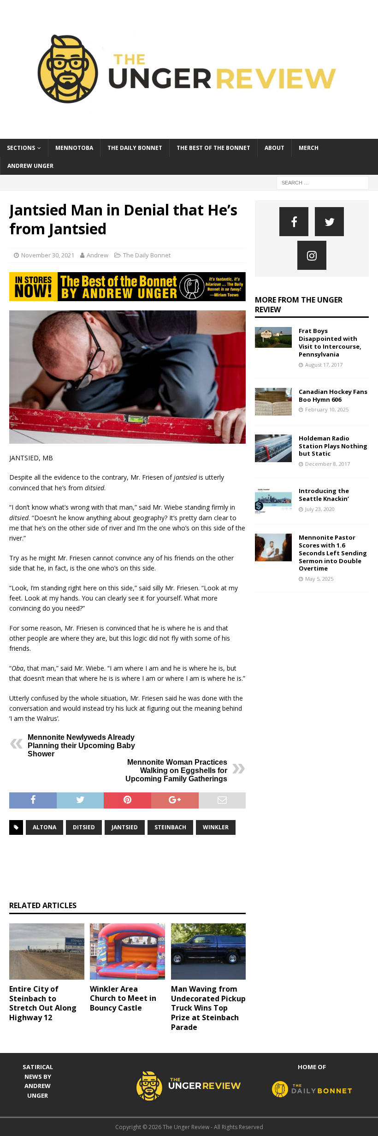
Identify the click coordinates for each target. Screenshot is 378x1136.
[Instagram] (311, 255)
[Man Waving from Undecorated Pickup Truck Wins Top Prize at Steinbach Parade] (208, 951)
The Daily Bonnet (134, 148)
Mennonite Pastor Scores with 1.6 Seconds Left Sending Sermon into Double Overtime (333, 553)
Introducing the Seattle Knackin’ (324, 495)
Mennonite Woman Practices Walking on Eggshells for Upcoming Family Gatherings (176, 770)
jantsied (125, 827)
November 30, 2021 (47, 255)
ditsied (84, 827)
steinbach (170, 827)
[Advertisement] (177, 867)
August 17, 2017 (324, 364)
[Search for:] (323, 182)
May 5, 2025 (319, 578)
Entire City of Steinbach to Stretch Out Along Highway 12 (43, 1003)
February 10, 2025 (326, 409)
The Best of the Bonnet (213, 148)
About (274, 148)
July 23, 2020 (320, 509)
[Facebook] (293, 221)
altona (44, 827)
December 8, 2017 (327, 463)
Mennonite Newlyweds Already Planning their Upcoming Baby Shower (81, 745)
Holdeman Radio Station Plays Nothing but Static (333, 446)
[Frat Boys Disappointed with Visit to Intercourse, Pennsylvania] (273, 337)
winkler (216, 827)
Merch (309, 148)
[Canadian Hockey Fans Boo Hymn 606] (273, 402)
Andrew (97, 255)
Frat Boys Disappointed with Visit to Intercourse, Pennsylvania (330, 342)
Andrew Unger (30, 166)
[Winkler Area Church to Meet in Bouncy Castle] (127, 951)
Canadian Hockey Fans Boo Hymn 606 (333, 395)
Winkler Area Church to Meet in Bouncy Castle (123, 998)
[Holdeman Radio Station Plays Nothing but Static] (273, 448)
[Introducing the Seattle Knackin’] (273, 501)
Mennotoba (74, 148)
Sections (21, 148)
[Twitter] (329, 221)
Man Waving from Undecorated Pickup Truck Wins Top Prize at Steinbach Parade (208, 1008)
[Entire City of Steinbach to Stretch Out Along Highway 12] (46, 951)
